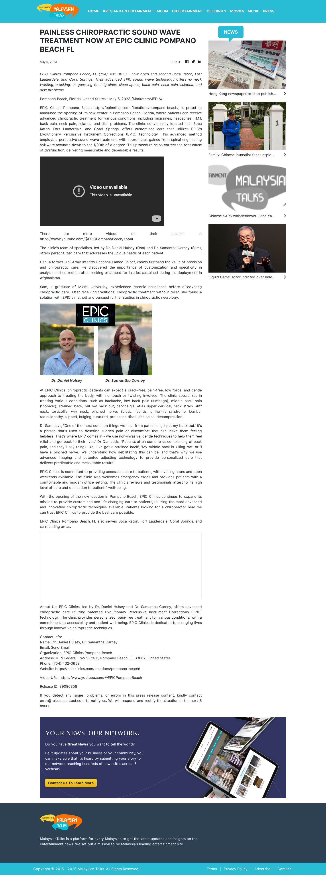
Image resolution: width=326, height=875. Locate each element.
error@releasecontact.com (62, 700)
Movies (237, 11)
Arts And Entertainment (128, 11)
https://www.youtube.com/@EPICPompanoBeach (101, 677)
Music (253, 11)
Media (163, 11)
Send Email (60, 647)
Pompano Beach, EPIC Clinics (135, 496)
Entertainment (187, 11)
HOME (93, 11)
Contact (284, 869)
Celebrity (217, 11)
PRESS (268, 11)
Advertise (262, 869)
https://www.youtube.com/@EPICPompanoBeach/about (86, 239)
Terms (212, 869)
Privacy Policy (235, 869)
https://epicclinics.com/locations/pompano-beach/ (136, 107)
